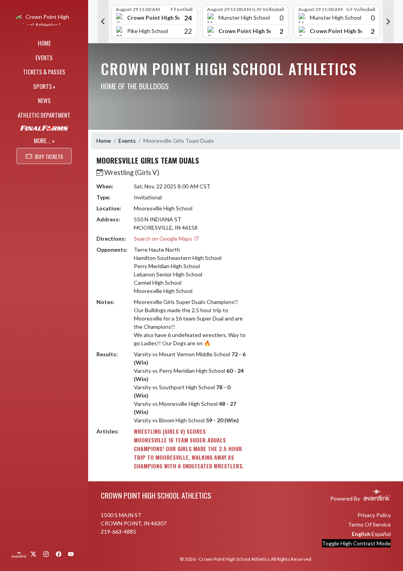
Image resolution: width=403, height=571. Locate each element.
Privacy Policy (374, 515)
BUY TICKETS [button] (49, 156)
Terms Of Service (369, 524)
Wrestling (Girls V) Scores (170, 431)
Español (381, 533)
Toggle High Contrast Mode (356, 543)
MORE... (42, 140)
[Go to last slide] (103, 21)
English (361, 533)
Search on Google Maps (163, 238)
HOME (44, 43)
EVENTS (44, 57)
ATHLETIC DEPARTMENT (44, 115)
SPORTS (42, 86)
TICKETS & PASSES (44, 71)
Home (103, 140)
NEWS (44, 100)
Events (127, 140)
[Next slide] (388, 21)
